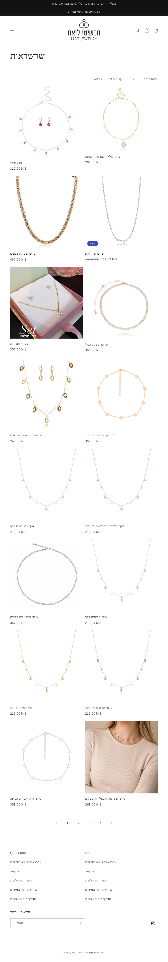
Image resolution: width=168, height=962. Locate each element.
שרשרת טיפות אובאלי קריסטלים (105, 798)
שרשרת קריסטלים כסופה (26, 798)
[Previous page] (56, 823)
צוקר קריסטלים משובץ (24, 617)
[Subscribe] (79, 923)
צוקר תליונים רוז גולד (98, 707)
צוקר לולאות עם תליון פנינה (102, 156)
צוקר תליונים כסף (96, 617)
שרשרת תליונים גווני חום (26, 435)
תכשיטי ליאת (78, 952)
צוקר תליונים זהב (21, 707)
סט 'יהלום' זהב (19, 343)
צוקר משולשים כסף (22, 526)
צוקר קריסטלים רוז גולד (100, 435)
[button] (12, 30)
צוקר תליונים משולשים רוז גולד (105, 526)
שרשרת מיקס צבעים (23, 253)
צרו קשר (15, 871)
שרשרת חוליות (94, 253)
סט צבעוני (16, 162)
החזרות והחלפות (21, 880)
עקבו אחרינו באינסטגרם (25, 862)
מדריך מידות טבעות (23, 899)
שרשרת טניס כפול (96, 344)
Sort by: (98, 79)
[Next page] (111, 823)
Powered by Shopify (94, 952)
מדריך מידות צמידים (23, 890)
